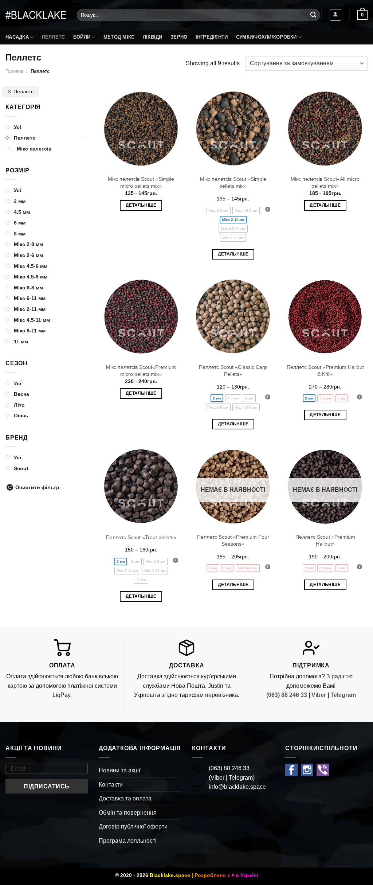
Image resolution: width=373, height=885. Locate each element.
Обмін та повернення (128, 813)
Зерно (178, 37)
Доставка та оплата (125, 798)
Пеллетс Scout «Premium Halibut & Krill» (325, 370)
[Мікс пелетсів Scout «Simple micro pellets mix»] (141, 128)
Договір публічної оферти (133, 826)
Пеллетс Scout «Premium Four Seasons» (233, 540)
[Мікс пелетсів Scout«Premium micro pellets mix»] (141, 316)
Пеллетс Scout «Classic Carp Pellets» (233, 370)
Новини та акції (119, 770)
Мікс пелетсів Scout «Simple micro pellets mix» (141, 182)
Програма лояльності (128, 841)
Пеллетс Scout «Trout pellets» (141, 537)
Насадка (17, 37)
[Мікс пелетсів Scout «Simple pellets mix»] (233, 128)
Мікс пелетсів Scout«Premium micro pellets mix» (141, 370)
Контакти (111, 784)
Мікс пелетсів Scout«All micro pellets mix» (325, 182)
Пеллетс (53, 37)
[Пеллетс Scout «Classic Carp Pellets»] (233, 316)
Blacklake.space (170, 875)
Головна (14, 71)
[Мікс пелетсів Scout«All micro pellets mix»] (325, 128)
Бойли (81, 37)
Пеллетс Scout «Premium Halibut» (325, 540)
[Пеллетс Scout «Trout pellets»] (141, 486)
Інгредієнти (212, 37)
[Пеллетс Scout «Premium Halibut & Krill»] (325, 316)
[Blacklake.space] (35, 15)
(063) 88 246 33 (286, 695)
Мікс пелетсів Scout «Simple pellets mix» (233, 182)
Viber (318, 695)
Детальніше (141, 205)
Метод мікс (119, 37)
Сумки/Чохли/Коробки (266, 37)
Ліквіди (152, 37)
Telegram (343, 695)
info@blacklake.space (237, 787)
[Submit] (313, 15)
